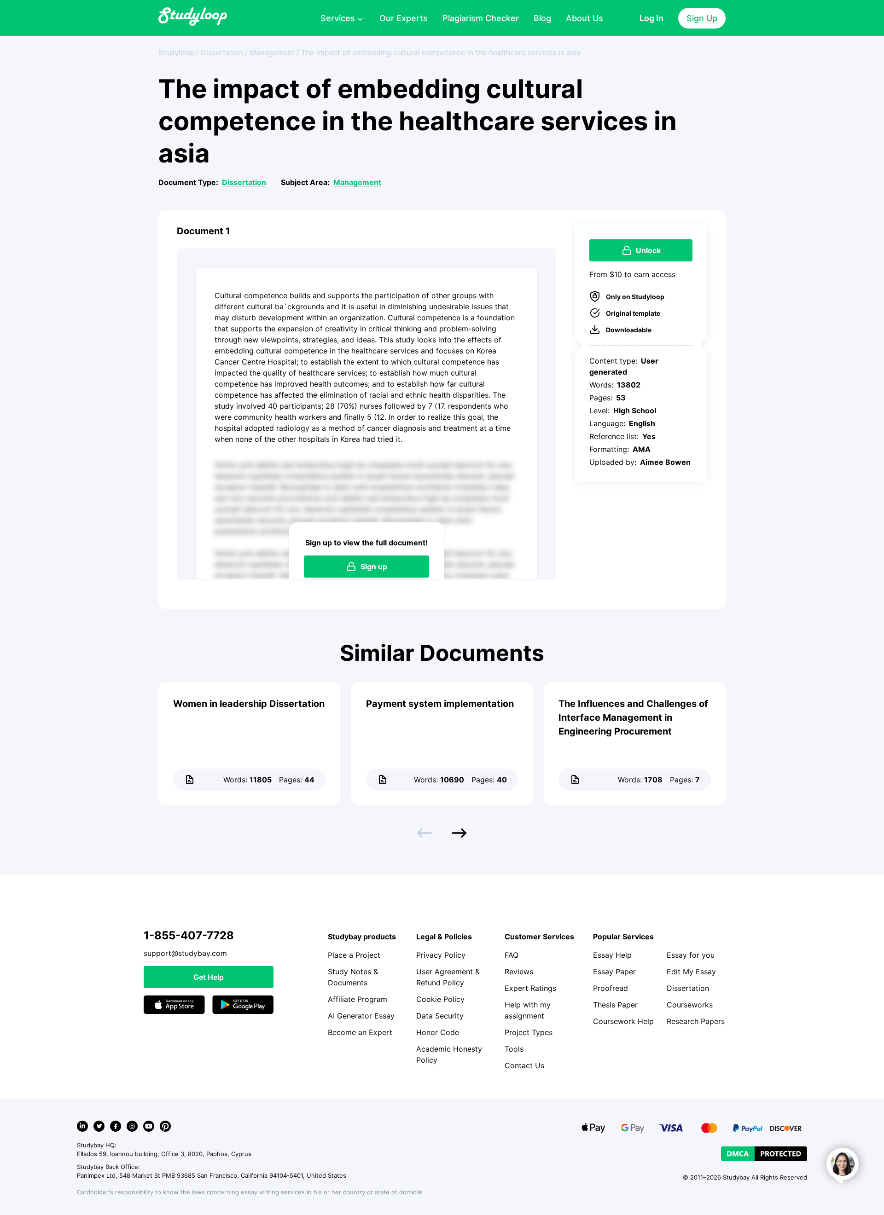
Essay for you (691, 955)
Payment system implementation (440, 703)
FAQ (511, 955)
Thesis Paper (615, 1004)
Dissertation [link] (222, 52)
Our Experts (403, 18)
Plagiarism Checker (480, 18)
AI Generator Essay (361, 1015)
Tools (514, 1048)
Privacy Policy (440, 955)
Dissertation (244, 182)
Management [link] (272, 52)
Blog (542, 18)
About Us (584, 18)
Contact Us (524, 1065)
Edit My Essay (691, 971)
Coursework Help (623, 1021)
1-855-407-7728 (189, 935)
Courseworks (690, 1004)
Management (357, 182)
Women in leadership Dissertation (249, 703)
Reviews (519, 971)
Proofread (610, 988)
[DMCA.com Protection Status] (764, 1153)
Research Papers (696, 1021)
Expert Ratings (530, 988)
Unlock (648, 250)
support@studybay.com (185, 953)
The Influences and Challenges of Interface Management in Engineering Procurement (633, 717)
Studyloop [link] (176, 52)
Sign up (374, 566)
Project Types (528, 1032)
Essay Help (612, 955)
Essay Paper (614, 971)
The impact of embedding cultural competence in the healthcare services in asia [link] (441, 52)
